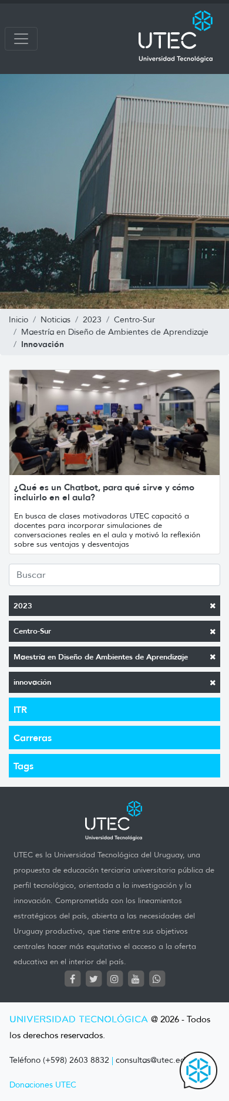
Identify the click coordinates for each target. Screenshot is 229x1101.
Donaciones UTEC (42, 1085)
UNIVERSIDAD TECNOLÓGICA (78, 1019)
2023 (23, 606)
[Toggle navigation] (21, 38)
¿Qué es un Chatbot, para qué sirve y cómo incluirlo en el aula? (104, 492)
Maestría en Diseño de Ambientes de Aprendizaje (101, 657)
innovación (32, 682)
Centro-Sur (32, 631)
